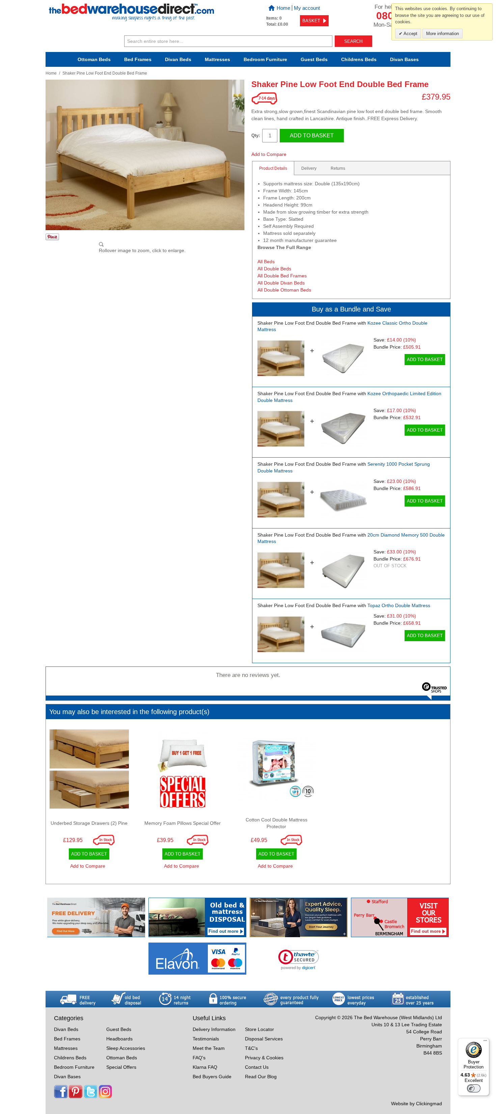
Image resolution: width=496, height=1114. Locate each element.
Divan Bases (404, 59)
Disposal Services (264, 1038)
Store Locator (259, 1029)
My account (307, 8)
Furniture (265, 59)
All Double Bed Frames (282, 275)
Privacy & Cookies (264, 1057)
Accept (410, 33)
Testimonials (206, 1038)
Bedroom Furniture (74, 1067)
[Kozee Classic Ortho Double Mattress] (343, 358)
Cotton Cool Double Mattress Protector (276, 823)
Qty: (255, 135)
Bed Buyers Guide (212, 1076)
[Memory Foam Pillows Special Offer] (183, 770)
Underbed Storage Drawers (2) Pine (89, 823)
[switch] (473, 1088)
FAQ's (199, 1057)
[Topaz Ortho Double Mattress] (343, 634)
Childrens (359, 59)
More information (442, 33)
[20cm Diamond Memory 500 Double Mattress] (343, 570)
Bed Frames (137, 59)
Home (283, 8)
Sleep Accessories (125, 1048)
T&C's (251, 1048)
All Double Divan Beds (281, 283)
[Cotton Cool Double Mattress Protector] (276, 770)
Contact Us (257, 1067)
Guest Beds (314, 59)
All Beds (266, 261)
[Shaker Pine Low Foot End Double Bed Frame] (280, 358)
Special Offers (121, 1067)
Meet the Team (209, 1048)
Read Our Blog (261, 1076)
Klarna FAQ (205, 1067)
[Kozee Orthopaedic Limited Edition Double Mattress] (343, 428)
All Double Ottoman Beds (284, 290)
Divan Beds (178, 59)
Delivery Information (214, 1029)
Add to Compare (268, 154)
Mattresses (217, 59)
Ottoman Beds (94, 59)
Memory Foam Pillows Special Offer (182, 823)
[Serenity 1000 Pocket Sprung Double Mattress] (343, 499)
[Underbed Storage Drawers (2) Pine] (89, 770)
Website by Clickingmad (416, 1103)
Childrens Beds (70, 1057)
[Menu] (485, 1042)
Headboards (119, 1038)
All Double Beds (274, 268)
